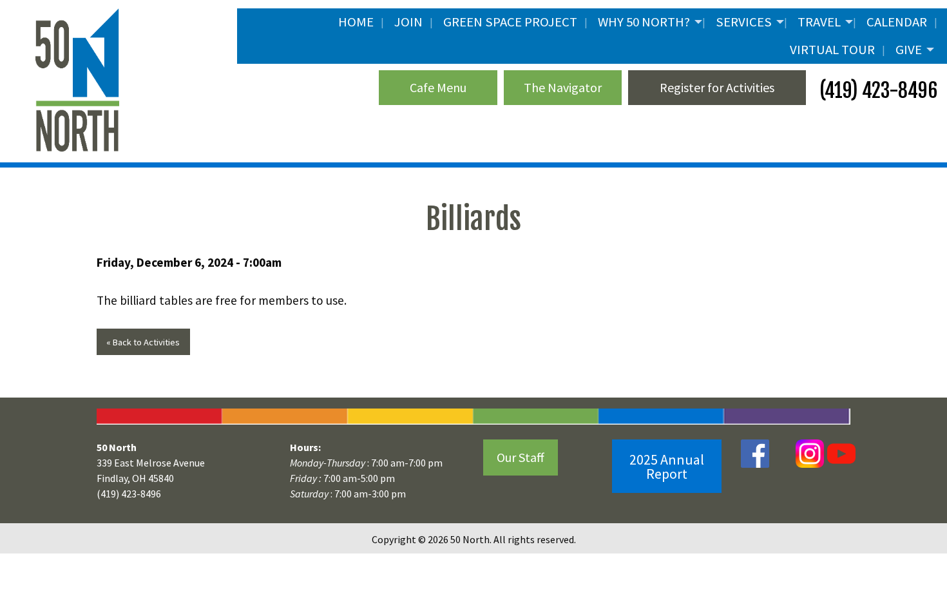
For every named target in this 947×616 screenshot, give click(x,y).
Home (356, 22)
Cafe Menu (438, 87)
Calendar (896, 22)
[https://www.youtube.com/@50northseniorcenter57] (840, 452)
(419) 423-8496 (876, 90)
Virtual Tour (832, 49)
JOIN (408, 22)
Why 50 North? (644, 22)
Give (908, 49)
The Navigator (563, 87)
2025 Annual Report (666, 466)
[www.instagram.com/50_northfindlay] (810, 452)
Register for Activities (717, 87)
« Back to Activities (143, 342)
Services (744, 22)
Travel (819, 22)
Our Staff (520, 457)
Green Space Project (510, 22)
